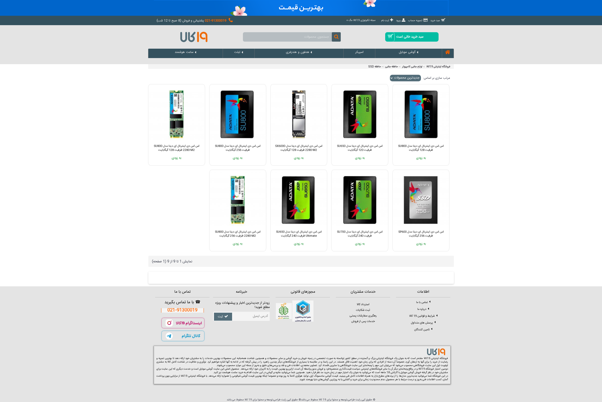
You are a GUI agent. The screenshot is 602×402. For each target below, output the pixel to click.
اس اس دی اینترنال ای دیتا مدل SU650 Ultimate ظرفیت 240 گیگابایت (299, 233)
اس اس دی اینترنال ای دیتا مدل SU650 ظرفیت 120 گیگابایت (360, 148)
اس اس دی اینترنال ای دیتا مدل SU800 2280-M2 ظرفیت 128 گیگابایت (176, 148)
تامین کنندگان (422, 329)
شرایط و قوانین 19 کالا (422, 315)
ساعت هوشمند (230, 372)
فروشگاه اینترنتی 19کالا (438, 67)
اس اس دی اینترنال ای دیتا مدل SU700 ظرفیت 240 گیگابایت (360, 233)
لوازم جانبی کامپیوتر (412, 67)
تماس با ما (422, 302)
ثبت (220, 316)
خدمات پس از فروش (363, 321)
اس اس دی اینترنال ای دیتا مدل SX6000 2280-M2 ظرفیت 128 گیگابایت (298, 148)
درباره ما (421, 309)
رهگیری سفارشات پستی (363, 316)
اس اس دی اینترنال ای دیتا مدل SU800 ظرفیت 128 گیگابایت (421, 148)
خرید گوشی (292, 358)
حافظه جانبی (391, 67)
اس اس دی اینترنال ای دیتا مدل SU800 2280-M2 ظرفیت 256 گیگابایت (238, 233)
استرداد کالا (363, 304)
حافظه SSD (374, 67)
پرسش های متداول (422, 322)
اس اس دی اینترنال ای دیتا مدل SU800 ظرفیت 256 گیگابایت (238, 148)
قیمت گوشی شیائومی (243, 376)
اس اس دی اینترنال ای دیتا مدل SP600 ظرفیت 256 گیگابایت (421, 233)
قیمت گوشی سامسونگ (326, 376)
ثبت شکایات (363, 310)
